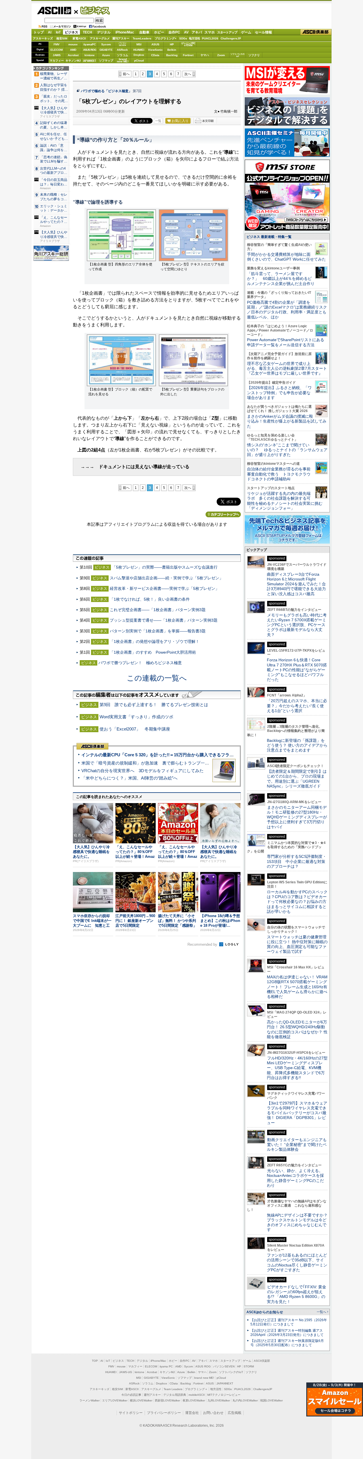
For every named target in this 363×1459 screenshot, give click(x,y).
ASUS (155, 44)
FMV (57, 44)
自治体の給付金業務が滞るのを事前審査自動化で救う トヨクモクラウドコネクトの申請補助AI (279, 474)
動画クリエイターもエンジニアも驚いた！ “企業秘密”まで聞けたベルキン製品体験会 (297, 1144)
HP (172, 44)
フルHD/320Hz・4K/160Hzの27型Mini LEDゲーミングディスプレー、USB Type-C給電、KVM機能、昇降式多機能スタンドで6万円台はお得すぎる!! (297, 1068)
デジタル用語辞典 (174, 1394)
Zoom (221, 55)
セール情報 (263, 32)
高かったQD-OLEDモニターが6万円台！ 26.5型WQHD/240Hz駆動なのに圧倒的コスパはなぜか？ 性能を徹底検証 (297, 1029)
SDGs (183, 38)
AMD (73, 49)
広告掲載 (234, 1413)
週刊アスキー (120, 38)
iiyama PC (166, 1366)
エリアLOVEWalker (114, 1400)
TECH (87, 32)
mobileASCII (197, 1394)
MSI (139, 44)
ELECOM (56, 49)
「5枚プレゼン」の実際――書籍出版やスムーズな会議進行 (165, 567)
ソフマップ (106, 60)
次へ (187, 74)
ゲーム (246, 32)
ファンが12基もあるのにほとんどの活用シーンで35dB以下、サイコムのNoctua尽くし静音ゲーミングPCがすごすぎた (297, 1262)
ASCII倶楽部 (316, 32)
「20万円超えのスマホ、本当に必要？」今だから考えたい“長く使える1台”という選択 (297, 705)
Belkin (171, 49)
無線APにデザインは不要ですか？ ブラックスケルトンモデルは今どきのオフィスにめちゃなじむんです (299, 1222)
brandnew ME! (122, 60)
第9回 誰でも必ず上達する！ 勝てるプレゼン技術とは (154, 704)
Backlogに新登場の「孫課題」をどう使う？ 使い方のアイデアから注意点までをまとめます (297, 745)
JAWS (57, 55)
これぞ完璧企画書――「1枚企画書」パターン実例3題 (158, 609)
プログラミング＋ (196, 1389)
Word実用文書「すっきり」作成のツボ (136, 716)
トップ (38, 32)
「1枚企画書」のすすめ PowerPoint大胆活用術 (153, 652)
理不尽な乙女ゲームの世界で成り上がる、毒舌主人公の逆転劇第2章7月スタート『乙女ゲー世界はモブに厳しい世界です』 (287, 368)
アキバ (197, 32)
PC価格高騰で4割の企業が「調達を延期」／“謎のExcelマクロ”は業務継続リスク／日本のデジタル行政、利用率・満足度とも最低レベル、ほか (287, 309)
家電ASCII (79, 38)
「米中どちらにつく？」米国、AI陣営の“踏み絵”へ (129, 778)
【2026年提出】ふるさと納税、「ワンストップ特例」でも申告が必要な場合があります (279, 392)
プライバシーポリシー (164, 1413)
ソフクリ (254, 55)
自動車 (144, 32)
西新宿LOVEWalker (167, 1400)
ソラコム (122, 55)
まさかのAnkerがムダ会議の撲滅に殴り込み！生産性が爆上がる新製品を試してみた (286, 421)
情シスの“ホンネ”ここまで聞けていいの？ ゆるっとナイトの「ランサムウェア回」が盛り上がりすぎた (287, 450)
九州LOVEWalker (219, 1400)
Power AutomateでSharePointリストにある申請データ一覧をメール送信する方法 (285, 342)
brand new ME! (204, 1377)
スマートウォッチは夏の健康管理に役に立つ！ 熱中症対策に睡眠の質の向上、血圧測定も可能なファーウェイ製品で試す (297, 944)
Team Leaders (173, 1389)
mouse (73, 44)
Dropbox (139, 55)
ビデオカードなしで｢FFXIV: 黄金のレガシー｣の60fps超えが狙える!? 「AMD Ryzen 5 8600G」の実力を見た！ (296, 1294)
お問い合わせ (213, 1413)
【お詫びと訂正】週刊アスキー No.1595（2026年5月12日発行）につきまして (288, 1322)
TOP (95, 1360)
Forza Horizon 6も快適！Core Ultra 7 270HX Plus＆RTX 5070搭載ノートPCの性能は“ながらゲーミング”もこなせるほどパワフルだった (297, 670)
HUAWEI (138, 49)
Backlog (172, 55)
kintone (90, 55)
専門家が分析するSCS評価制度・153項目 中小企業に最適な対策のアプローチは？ (296, 861)
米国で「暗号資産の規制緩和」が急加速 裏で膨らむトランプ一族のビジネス (155, 763)
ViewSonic (155, 49)
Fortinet (188, 55)
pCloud (139, 60)
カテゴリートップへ (223, 514)
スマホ (209, 32)
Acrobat (73, 55)
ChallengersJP (231, 38)
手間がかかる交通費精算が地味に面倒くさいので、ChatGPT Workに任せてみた (286, 256)
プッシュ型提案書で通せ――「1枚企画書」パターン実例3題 (164, 620)
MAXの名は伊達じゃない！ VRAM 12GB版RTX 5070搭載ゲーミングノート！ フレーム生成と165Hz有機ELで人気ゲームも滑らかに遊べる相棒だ (297, 987)
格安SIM (61, 38)
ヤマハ (205, 55)
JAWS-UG (125, 1372)
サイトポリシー (131, 1413)
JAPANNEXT (89, 60)
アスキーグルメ (100, 38)
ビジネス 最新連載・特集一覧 (269, 237)
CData (155, 55)
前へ (126, 74)
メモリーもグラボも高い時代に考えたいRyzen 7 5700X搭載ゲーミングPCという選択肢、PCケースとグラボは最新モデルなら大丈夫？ (297, 625)
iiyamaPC (89, 44)
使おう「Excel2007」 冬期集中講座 (135, 729)
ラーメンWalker (89, 1400)
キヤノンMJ (73, 60)
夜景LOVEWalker (194, 1400)
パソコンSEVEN (122, 44)
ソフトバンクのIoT (237, 55)
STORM (249, 1366)
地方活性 (194, 38)
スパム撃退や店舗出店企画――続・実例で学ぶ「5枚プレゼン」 (166, 578)
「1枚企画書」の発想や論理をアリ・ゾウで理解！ (154, 641)
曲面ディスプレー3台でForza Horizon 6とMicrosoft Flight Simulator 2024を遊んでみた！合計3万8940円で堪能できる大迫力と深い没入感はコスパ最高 (296, 584)
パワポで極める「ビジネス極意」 (106, 91)
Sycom (106, 44)
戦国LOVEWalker (271, 1400)
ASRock (122, 49)
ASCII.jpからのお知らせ (264, 1312)
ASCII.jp (54, 10)
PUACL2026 (210, 38)
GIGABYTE (106, 49)
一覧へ (321, 1312)
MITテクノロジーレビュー (223, 1394)
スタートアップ (227, 32)
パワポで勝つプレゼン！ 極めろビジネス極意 (140, 662)
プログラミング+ (165, 38)
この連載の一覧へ (157, 678)
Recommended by (202, 944)
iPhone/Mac (124, 32)
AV (186, 32)
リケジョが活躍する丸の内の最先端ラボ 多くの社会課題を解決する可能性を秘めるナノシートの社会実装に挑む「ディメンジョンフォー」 (284, 500)
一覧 (158, 121)
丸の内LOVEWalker (245, 1400)
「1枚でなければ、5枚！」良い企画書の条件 (150, 599)
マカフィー (57, 60)
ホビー (159, 32)
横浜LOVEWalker (141, 1400)
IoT (58, 32)
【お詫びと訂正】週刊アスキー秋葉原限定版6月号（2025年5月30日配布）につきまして (287, 1343)
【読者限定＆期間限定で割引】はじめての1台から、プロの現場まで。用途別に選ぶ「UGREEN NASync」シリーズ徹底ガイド (297, 778)
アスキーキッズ (43, 38)
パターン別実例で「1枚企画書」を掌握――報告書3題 (158, 631)
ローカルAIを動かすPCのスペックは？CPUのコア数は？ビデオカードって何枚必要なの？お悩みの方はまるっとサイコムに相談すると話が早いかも (297, 902)
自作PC (174, 32)
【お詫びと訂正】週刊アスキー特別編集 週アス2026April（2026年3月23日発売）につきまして (287, 1333)
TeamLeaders (142, 38)
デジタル (104, 32)
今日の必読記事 (131, 1394)
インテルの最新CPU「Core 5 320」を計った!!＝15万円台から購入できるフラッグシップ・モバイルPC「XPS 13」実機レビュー (203, 754)
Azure (106, 55)
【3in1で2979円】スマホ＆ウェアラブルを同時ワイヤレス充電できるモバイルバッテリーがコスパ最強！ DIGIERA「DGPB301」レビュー (297, 1113)
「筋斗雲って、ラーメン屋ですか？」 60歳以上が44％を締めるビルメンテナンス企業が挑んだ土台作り (281, 278)
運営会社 (192, 1413)
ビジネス (92, 10)
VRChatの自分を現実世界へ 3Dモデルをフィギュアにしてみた (142, 770)
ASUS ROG (89, 49)
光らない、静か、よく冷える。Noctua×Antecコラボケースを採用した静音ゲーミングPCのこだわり (295, 1178)
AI (49, 32)
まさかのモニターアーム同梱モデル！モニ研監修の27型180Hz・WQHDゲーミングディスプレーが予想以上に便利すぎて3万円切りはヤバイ (297, 817)
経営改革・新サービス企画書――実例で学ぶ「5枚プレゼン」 (164, 588)
